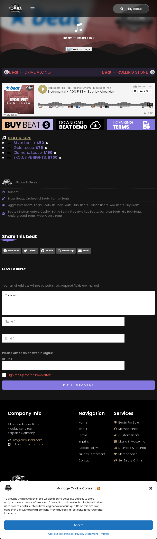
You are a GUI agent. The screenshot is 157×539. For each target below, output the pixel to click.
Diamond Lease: (33, 152)
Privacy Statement (86, 534)
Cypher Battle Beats (54, 212)
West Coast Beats (50, 216)
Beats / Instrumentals (23, 212)
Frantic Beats (99, 205)
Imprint (104, 534)
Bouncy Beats (62, 205)
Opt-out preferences (60, 534)
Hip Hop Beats (131, 212)
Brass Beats (16, 198)
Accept (78, 525)
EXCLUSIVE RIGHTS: (35, 157)
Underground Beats (22, 216)
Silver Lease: (29, 142)
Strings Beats (60, 198)
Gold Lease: (28, 147)
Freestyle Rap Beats (84, 212)
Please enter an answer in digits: (27, 353)
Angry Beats (42, 205)
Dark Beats (80, 205)
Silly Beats (132, 205)
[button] (151, 488)
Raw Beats (117, 205)
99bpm (13, 192)
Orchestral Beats (38, 198)
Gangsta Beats (110, 212)
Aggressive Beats (20, 205)
